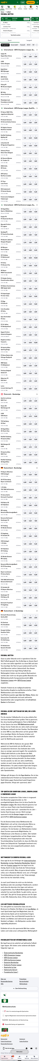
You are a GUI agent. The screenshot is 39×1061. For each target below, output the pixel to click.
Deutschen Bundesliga (22, 863)
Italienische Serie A (10, 970)
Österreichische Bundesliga (13, 953)
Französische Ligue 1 (11, 972)
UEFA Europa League (24, 680)
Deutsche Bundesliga (11, 962)
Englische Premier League (12, 965)
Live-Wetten (32, 909)
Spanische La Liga (10, 967)
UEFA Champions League (12, 955)
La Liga (11, 863)
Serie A (33, 863)
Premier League (12, 865)
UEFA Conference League (18, 817)
